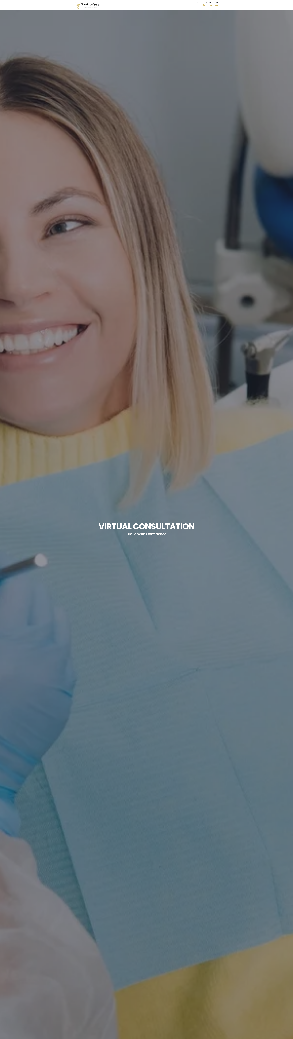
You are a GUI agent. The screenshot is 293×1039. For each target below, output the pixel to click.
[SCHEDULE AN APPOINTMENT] (191, 4)
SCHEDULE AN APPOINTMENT (207, 2)
